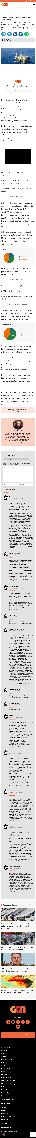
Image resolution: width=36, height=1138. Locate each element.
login (10, 459)
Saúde (3, 1096)
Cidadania (4, 1050)
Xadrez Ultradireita (7, 1099)
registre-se (24, 459)
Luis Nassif (7, 41)
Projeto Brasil (5, 1090)
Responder (12, 500)
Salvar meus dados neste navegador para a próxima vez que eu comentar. (18, 488)
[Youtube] (13, 1022)
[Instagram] (23, 1022)
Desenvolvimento (6, 1059)
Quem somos (5, 1119)
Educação (4, 1062)
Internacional (5, 1068)
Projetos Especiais (7, 1093)
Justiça (3, 1072)
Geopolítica (4, 1065)
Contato (3, 1107)
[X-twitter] (8, 1022)
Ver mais (32, 905)
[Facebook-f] (18, 1022)
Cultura (3, 1056)
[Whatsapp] (28, 1022)
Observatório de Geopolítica (10, 1084)
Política (3, 1087)
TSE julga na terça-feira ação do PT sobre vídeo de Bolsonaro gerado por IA (17, 970)
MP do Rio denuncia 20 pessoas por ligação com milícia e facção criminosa (17, 948)
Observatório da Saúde (8, 1081)
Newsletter (4, 1113)
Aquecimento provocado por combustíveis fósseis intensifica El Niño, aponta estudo (17, 991)
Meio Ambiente (6, 1078)
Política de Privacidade (8, 1116)
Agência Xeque (5, 1047)
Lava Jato (4, 1075)
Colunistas (4, 1053)
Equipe (3, 1110)
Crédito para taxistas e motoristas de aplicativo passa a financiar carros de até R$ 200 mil (17, 926)
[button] (3, 34)
